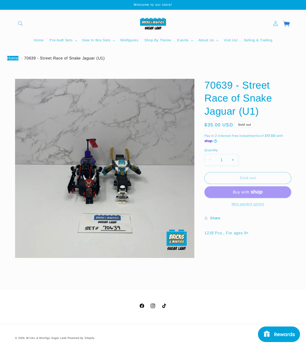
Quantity (211, 150)
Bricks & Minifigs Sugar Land (46, 337)
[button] (20, 23)
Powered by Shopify (81, 337)
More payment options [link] (248, 204)
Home (12, 58)
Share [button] (215, 218)
